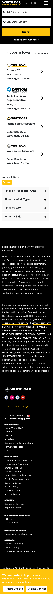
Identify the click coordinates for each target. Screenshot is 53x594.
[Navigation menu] (46, 2)
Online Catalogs (12, 548)
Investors (9, 436)
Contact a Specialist (14, 483)
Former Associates (13, 447)
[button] (25, 191)
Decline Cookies (36, 589)
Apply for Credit (12, 508)
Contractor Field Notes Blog (18, 443)
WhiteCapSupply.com (19, 419)
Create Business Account (17, 479)
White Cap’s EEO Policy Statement (22, 338)
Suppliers (9, 439)
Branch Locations (13, 468)
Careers (8, 432)
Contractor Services (14, 504)
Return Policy (11, 487)
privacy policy (21, 582)
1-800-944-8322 (16, 407)
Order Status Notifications (17, 475)
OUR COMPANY (11, 424)
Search (26, 32)
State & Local (11, 523)
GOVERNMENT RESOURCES (17, 515)
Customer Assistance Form (18, 460)
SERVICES (9, 500)
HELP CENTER (11, 457)
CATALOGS (9, 540)
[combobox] (26, 12)
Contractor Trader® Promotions (20, 551)
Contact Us (10, 451)
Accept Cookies (14, 589)
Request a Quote (12, 472)
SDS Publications (12, 494)
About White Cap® (13, 428)
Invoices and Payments (16, 464)
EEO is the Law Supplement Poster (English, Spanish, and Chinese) (26, 327)
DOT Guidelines (12, 490)
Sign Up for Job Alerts (27, 40)
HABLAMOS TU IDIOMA (15, 530)
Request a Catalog (13, 544)
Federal (8, 519)
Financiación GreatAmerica (18, 534)
